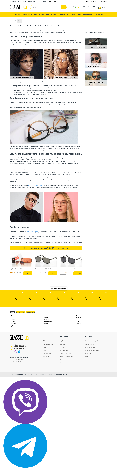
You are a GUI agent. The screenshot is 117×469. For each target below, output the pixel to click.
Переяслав (79, 321)
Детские (62, 359)
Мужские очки (64, 350)
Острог (13, 321)
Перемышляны (48, 321)
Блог (96, 1)
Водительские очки (65, 353)
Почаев (46, 323)
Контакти (46, 356)
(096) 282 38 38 (20, 348)
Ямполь (46, 327)
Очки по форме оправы (92, 350)
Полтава (13, 323)
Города (87, 356)
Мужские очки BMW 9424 (43, 269)
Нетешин (46, 319)
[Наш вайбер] (25, 401)
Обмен (45, 341)
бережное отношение (32, 231)
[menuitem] (17, 14)
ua (55, 1)
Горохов (46, 317)
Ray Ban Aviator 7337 (16, 269)
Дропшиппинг (47, 353)
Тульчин (78, 323)
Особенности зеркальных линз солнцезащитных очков (94, 83)
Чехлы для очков (65, 363)
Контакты (104, 1)
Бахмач (13, 316)
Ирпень (13, 319)
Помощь (87, 1)
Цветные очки (89, 353)
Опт (44, 359)
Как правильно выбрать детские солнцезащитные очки (95, 65)
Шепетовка (79, 325)
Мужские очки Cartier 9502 (68, 269)
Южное (13, 327)
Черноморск (47, 325)
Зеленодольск (80, 317)
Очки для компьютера (66, 356)
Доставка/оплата (48, 344)
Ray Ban (62, 341)
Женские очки (64, 347)
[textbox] (48, 7)
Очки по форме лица (91, 347)
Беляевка (46, 316)
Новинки (62, 344)
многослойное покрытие (35, 185)
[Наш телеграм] (25, 445)
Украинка (13, 325)
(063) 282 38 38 (20, 346)
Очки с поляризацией (91, 341)
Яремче (78, 327)
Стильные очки (89, 344)
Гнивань (13, 317)
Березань (78, 316)
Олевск (78, 319)
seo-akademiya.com (61, 374)
